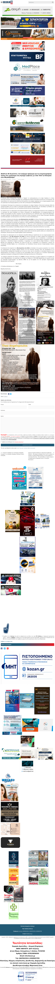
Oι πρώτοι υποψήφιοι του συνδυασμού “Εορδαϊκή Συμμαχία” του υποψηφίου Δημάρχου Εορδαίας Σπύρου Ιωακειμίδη (12, 454)
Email (30, 404)
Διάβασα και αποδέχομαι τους (13, 442)
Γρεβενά (5, 396)
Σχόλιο (2, 416)
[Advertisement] (27, 611)
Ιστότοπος (3, 410)
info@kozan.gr (27, 933)
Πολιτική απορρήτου (6, 436)
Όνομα (2, 404)
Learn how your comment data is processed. (26, 448)
